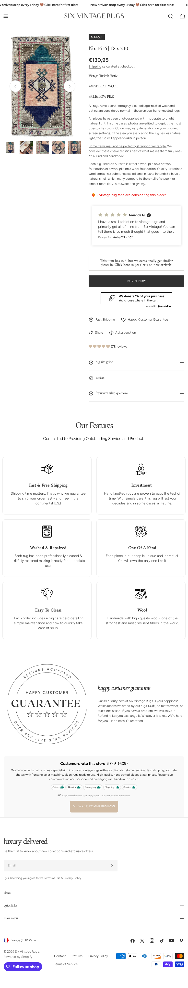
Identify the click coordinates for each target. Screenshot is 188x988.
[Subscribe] (112, 865)
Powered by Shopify (18, 956)
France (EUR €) (21, 940)
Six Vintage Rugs (27, 951)
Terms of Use (52, 878)
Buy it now (136, 281)
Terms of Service (66, 964)
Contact (60, 956)
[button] (136, 225)
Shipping (95, 66)
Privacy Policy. (73, 878)
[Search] (171, 16)
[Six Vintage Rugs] (94, 16)
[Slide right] (69, 86)
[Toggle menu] (6, 16)
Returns (77, 956)
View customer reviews (94, 806)
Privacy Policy (98, 956)
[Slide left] (15, 86)
